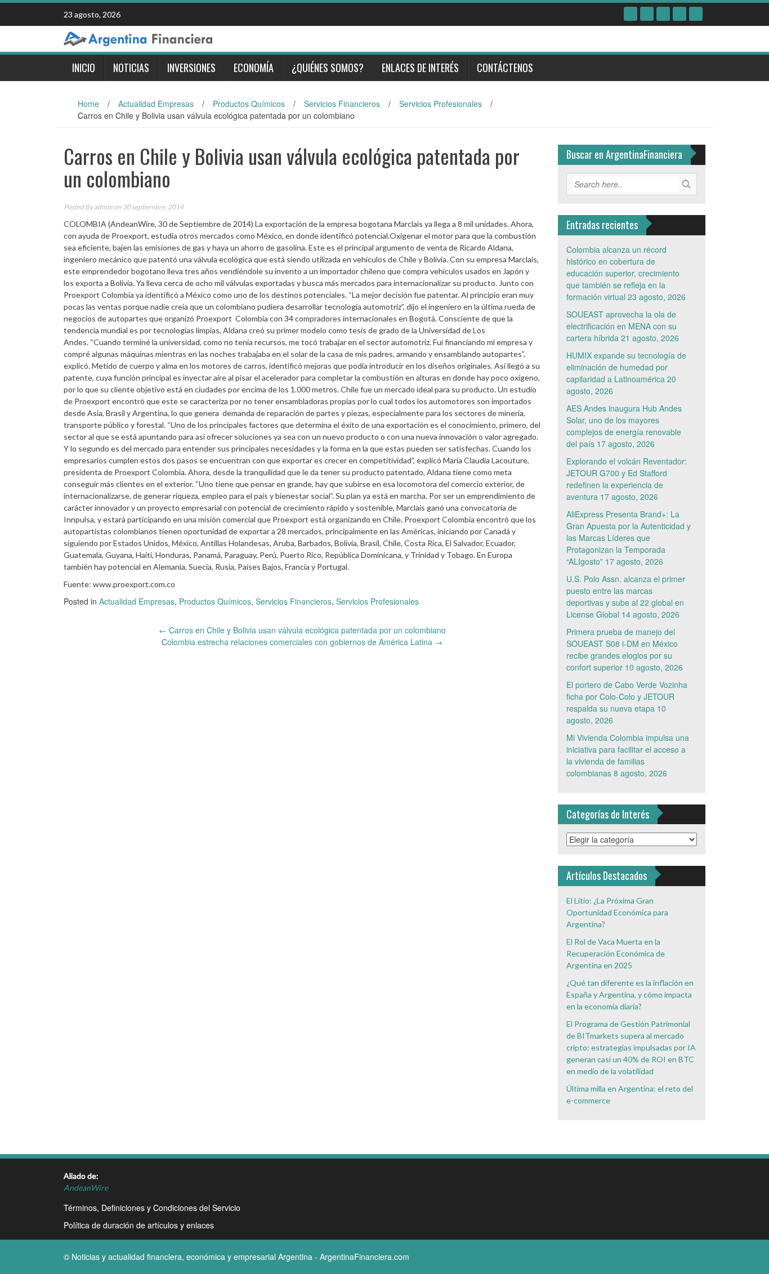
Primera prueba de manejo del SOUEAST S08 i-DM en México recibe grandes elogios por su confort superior (622, 649)
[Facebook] (630, 14)
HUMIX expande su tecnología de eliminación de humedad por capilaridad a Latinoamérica (626, 367)
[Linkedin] (663, 14)
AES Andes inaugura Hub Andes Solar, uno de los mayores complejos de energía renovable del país (624, 426)
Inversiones (191, 67)
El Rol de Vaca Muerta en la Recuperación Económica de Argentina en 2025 (615, 953)
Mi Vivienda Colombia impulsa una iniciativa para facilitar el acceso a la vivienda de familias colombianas (627, 755)
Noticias (131, 67)
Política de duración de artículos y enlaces (139, 1225)
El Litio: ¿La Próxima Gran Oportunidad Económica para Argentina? (617, 912)
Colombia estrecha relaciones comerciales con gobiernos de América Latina (302, 641)
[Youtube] (679, 14)
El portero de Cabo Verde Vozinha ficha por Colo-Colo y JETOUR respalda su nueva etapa (626, 696)
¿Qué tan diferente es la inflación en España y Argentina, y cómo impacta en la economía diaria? (630, 994)
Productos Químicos (249, 103)
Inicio (83, 67)
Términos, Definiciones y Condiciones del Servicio (152, 1207)
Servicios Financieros (342, 103)
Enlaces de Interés (420, 67)
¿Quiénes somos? (328, 67)
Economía (254, 67)
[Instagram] (696, 14)
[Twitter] (647, 14)
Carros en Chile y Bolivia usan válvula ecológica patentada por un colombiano (302, 630)
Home (88, 103)
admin (103, 207)
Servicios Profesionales (440, 103)
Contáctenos (505, 67)
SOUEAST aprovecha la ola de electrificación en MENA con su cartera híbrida (621, 326)
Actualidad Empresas (156, 103)
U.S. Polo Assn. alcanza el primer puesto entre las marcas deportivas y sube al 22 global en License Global (625, 596)
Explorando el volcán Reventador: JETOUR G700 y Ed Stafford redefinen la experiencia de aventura (626, 478)
